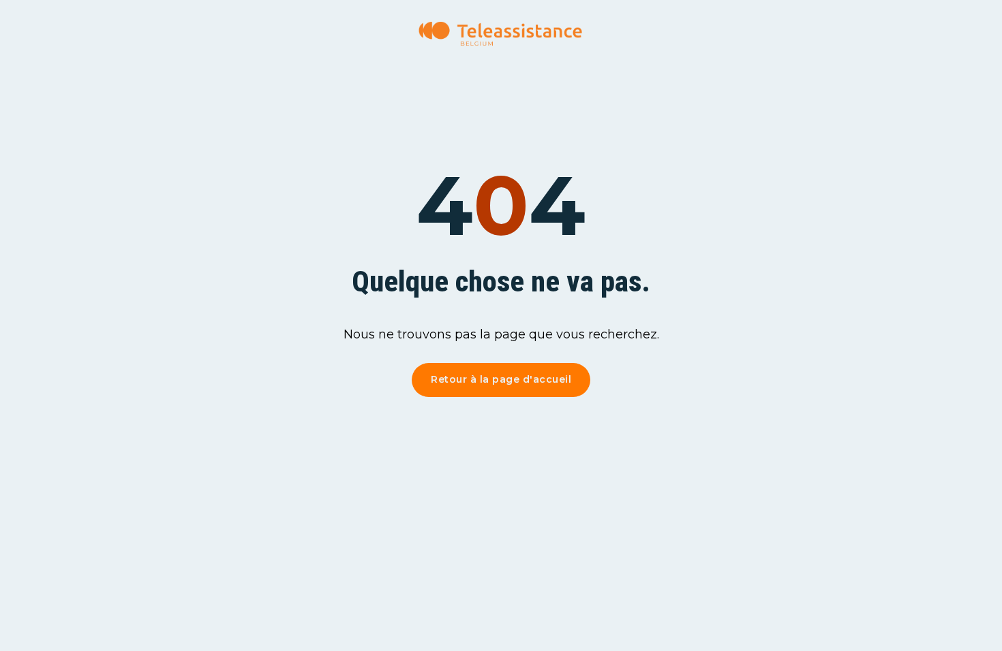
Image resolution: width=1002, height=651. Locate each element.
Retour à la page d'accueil (501, 379)
